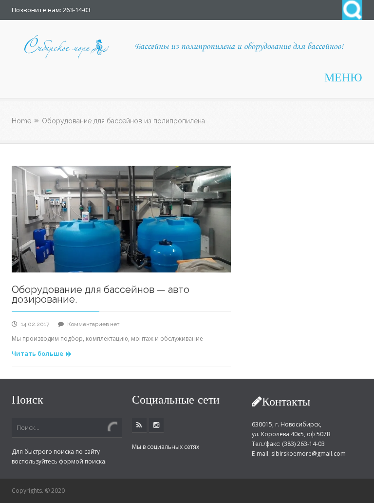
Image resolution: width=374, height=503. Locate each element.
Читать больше (37, 353)
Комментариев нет (93, 324)
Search (352, 10)
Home (21, 121)
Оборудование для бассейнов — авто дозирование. (100, 294)
